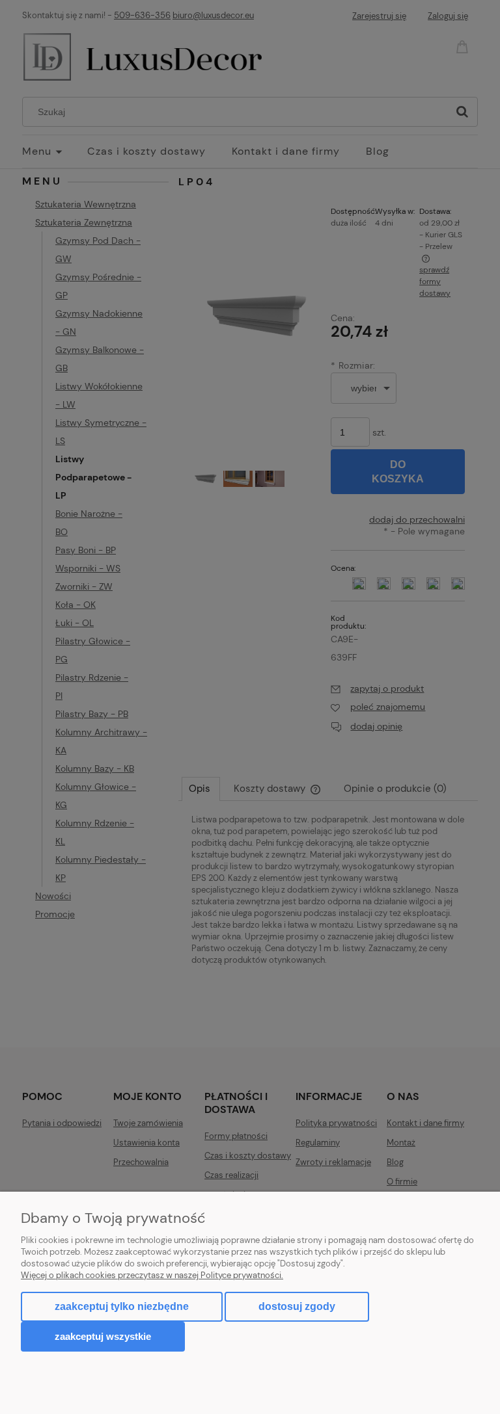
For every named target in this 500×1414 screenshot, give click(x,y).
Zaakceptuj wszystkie (103, 1336)
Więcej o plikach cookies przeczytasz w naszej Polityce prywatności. (152, 1275)
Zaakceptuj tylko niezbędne (122, 1306)
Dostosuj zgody (296, 1306)
